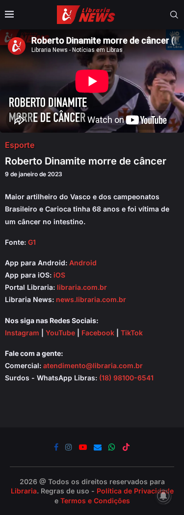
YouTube (60, 332)
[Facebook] (56, 447)
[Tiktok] (126, 447)
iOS (59, 275)
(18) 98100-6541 (126, 378)
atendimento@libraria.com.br (93, 365)
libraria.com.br (82, 287)
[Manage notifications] (163, 496)
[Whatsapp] (111, 447)
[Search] (174, 14)
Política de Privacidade (135, 491)
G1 (32, 242)
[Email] (98, 447)
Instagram (22, 332)
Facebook (97, 332)
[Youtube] (83, 447)
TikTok (132, 332)
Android (83, 262)
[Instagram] (68, 447)
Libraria (24, 491)
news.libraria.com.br (91, 299)
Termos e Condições (95, 500)
